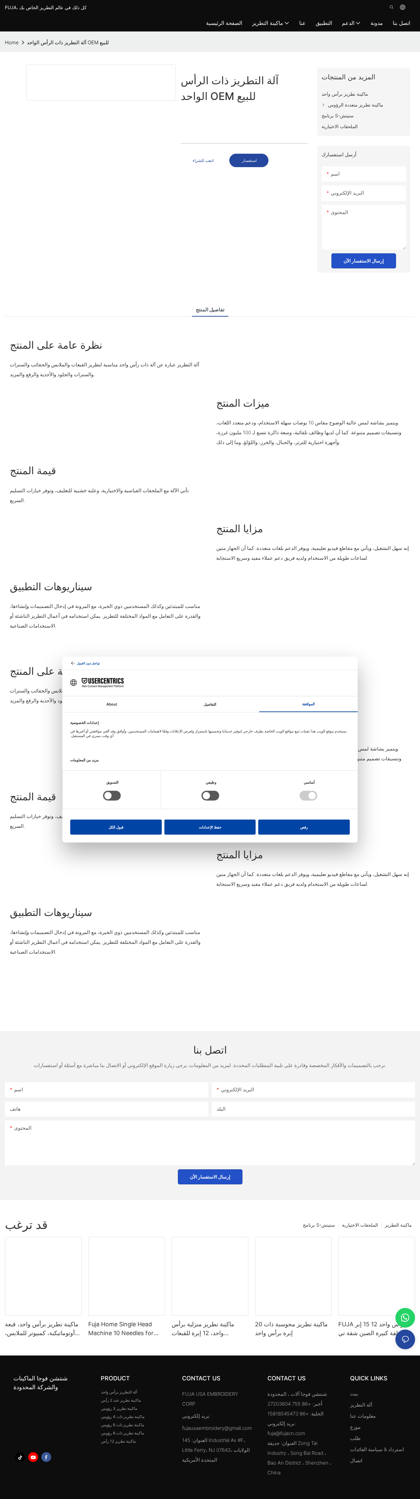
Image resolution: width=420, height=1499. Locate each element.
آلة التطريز (361, 1405)
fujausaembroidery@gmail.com (217, 1428)
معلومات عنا (363, 1416)
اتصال (356, 1460)
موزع (355, 1427)
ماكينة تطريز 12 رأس (118, 1441)
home (12, 42)
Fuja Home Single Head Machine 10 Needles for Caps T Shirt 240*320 (121, 1329)
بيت (354, 1394)
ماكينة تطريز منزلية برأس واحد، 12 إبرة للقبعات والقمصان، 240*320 (203, 1329)
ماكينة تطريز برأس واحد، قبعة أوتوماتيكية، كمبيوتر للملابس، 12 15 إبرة (41, 1329)
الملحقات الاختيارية (360, 1225)
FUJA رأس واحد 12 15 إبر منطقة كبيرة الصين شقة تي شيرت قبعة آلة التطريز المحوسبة (372, 1329)
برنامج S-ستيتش (319, 1225)
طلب (356, 1438)
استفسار (249, 160)
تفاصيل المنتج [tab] (210, 309)
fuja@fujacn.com (286, 1433)
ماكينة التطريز (398, 1225)
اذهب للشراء (203, 160)
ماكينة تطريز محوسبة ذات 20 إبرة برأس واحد (291, 1328)
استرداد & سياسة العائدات (377, 1449)
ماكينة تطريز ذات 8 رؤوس (122, 1433)
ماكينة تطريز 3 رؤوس (119, 1408)
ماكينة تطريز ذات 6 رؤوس (122, 1424)
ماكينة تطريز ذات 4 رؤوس (122, 1416)
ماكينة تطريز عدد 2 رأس (121, 1400)
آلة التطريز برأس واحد (119, 1392)
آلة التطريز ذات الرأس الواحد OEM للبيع (68, 42)
